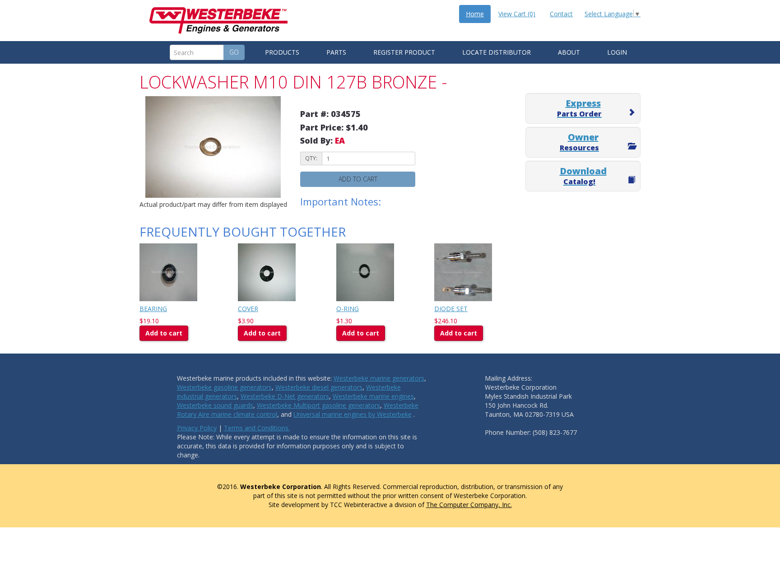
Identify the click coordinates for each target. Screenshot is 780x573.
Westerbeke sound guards (215, 405)
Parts (336, 52)
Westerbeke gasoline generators (224, 387)
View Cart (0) (516, 13)
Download (583, 175)
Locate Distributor (496, 52)
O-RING (347, 308)
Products (282, 52)
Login (617, 52)
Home (475, 13)
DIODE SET (451, 308)
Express (579, 108)
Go (234, 52)
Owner (579, 142)
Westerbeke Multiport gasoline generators (318, 405)
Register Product (404, 52)
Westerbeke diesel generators (318, 387)
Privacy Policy (197, 428)
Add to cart (358, 179)
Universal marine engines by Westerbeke (352, 414)
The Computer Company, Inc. (469, 504)
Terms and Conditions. (257, 428)
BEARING (153, 308)
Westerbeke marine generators (379, 378)
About (569, 52)
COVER (248, 308)
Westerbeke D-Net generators (285, 396)
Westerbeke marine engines (373, 396)
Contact (561, 13)
